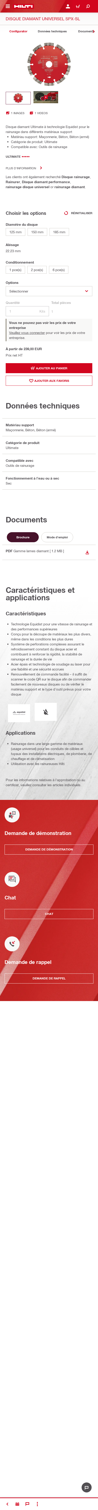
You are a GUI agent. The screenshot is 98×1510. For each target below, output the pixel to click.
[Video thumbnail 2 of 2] (45, 98)
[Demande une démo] (17, 1504)
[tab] (18, 31)
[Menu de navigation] (8, 6)
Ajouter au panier (51, 368)
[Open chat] (87, 1487)
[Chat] (27, 1504)
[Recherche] (88, 6)
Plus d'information (21, 168)
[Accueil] (23, 6)
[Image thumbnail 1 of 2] (18, 98)
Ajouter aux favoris (51, 381)
